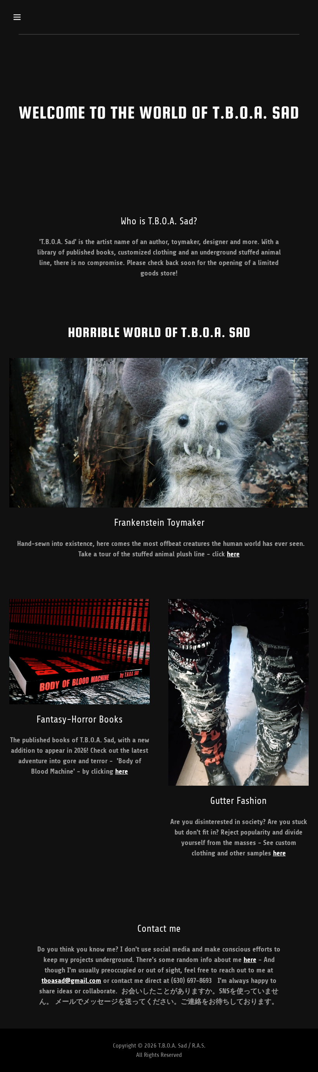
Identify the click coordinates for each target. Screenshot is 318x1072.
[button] (43, 17)
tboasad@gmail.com (71, 980)
